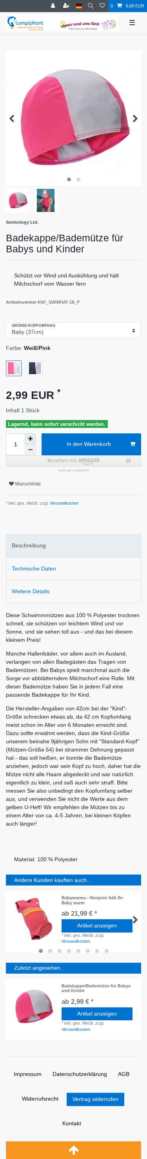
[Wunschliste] (102, 6)
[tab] (73, 545)
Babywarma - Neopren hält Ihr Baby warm (92, 900)
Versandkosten (63, 503)
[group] (33, 1006)
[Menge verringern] (30, 449)
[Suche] (91, 6)
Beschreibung (29, 545)
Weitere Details (30, 591)
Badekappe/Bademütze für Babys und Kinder (96, 988)
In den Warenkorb (89, 444)
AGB (123, 1074)
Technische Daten (34, 568)
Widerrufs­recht (40, 1099)
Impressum (28, 1074)
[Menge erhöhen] (30, 438)
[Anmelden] (53, 6)
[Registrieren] (67, 6)
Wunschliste (27, 484)
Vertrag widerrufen (95, 1099)
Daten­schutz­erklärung (80, 1074)
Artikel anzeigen (97, 925)
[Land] (79, 6)
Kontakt (71, 1123)
